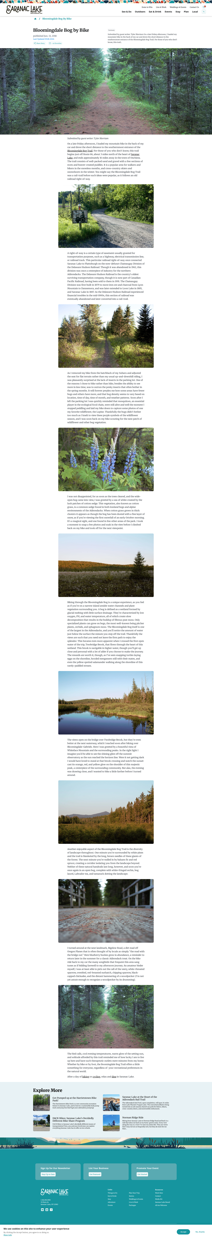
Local (195, 11)
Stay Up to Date (48, 1174)
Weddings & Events (178, 7)
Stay (178, 11)
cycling (96, 1076)
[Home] (35, 18)
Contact (158, 1196)
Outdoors (140, 11)
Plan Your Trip (134, 1193)
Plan (186, 11)
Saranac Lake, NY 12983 (49, 1204)
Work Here (159, 1193)
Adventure (111, 1202)
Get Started (142, 1174)
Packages (132, 1205)
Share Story (40, 43)
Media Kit (158, 1199)
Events (168, 11)
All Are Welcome (161, 1205)
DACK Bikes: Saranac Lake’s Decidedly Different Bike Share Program (73, 1119)
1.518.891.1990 (46, 1200)
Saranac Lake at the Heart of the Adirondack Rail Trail (139, 1098)
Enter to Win (147, 7)
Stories (131, 1196)
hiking (85, 1076)
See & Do (126, 11)
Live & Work (161, 7)
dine (114, 1076)
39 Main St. (45, 1202)
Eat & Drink (155, 11)
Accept (183, 1232)
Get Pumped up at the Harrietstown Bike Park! (75, 1099)
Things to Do (112, 1193)
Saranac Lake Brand (162, 1202)
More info (8, 1235)
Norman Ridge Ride (132, 1117)
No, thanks (200, 1232)
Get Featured (95, 1174)
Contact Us (194, 7)
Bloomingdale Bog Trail (80, 150)
